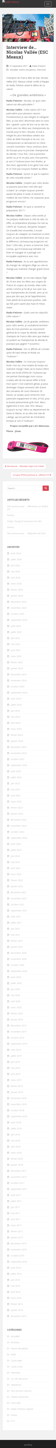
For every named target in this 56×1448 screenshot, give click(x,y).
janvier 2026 (17, 595)
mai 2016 (15, 1285)
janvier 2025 (17, 668)
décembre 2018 (18, 1098)
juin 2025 (15, 638)
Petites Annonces (20, 1396)
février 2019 (17, 1086)
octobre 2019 (17, 1037)
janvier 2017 (17, 1237)
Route (14, 1415)
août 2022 (16, 843)
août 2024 (16, 698)
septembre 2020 (19, 971)
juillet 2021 (16, 922)
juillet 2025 (16, 632)
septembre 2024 (19, 692)
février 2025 (17, 662)
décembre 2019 (18, 1025)
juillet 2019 (16, 1055)
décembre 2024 (18, 674)
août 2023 (16, 771)
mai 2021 (15, 934)
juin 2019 (15, 1061)
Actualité (14, 69)
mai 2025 (15, 644)
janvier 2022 (17, 886)
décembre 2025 (18, 601)
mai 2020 (15, 995)
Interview (41, 69)
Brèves (10, 515)
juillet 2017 (16, 1201)
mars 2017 (16, 1225)
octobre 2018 (17, 1110)
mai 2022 (15, 862)
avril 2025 (15, 650)
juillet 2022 (16, 849)
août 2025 (16, 625)
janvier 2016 (17, 1310)
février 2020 (17, 1013)
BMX (13, 1354)
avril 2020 (15, 1001)
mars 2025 (16, 656)
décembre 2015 (18, 1316)
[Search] (46, 488)
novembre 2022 (19, 825)
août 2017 (16, 1195)
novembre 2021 (19, 898)
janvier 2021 (17, 946)
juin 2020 (15, 989)
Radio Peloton (39, 66)
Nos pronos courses (21, 1390)
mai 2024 (15, 716)
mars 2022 (16, 874)
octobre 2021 (17, 904)
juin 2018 (15, 1134)
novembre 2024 (19, 680)
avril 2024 (15, 722)
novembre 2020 (19, 958)
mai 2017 (15, 1213)
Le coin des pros (19, 1378)
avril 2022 (15, 868)
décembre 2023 (18, 747)
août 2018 (16, 1122)
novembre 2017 (19, 1176)
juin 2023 (15, 783)
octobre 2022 (17, 831)
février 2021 (17, 940)
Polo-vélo (16, 1402)
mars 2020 (16, 1007)
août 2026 (16, 553)
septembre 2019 (19, 1043)
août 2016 (16, 1267)
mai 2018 (15, 1140)
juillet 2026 (16, 559)
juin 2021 (15, 928)
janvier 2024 (17, 741)
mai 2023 (15, 789)
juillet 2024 (16, 704)
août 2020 (16, 977)
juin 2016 (15, 1279)
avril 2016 (15, 1291)
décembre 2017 (18, 1170)
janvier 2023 (17, 813)
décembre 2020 (18, 952)
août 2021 (16, 916)
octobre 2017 (17, 1182)
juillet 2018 (16, 1128)
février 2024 (17, 734)
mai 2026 (15, 571)
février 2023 (17, 807)
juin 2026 (15, 565)
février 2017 (17, 1231)
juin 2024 (15, 710)
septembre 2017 (19, 1189)
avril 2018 (15, 1146)
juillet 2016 (16, 1273)
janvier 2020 (17, 1019)
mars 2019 (16, 1080)
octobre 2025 (17, 613)
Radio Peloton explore (22, 1408)
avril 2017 (15, 1219)
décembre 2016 (18, 1243)
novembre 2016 (19, 1249)
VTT (13, 1421)
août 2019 (16, 1049)
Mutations (16, 1384)
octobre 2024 (17, 686)
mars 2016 (16, 1297)
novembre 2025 (19, 607)
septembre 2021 (19, 910)
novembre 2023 (19, 753)
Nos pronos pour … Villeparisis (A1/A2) (26, 533)
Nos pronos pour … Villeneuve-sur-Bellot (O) (27, 508)
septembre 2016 (19, 1261)
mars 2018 (16, 1152)
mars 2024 (16, 728)
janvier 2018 (17, 1164)
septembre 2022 (19, 837)
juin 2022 (15, 856)
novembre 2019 (19, 1031)
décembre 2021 (18, 892)
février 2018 (17, 1158)
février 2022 (17, 880)
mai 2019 (15, 1067)
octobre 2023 (17, 759)
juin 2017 (15, 1207)
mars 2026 (16, 583)
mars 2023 (16, 801)
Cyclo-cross (17, 1366)
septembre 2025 (19, 619)
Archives (15, 1342)
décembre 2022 (18, 819)
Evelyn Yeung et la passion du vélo (24, 521)
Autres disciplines (27, 69)
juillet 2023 (16, 777)
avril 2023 (15, 795)
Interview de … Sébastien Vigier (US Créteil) (25, 466)
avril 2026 (15, 577)
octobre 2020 (17, 965)
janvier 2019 (17, 1092)
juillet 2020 (16, 983)
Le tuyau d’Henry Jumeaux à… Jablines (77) (31, 475)
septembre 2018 (19, 1116)
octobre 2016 (17, 1255)
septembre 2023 (19, 765)
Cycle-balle (16, 1360)
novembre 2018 (19, 1104)
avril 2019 (15, 1073)
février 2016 (17, 1304)
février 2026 (17, 589)
